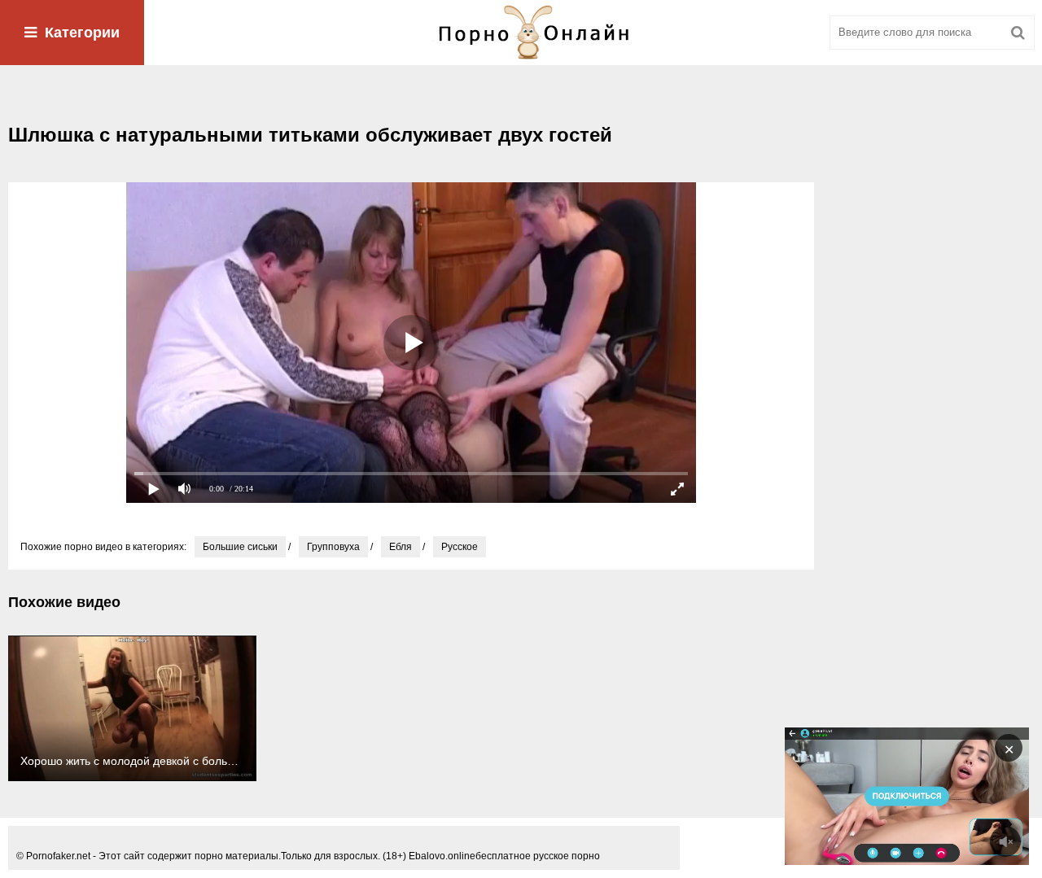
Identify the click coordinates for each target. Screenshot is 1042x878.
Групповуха (333, 547)
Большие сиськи (240, 547)
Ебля (400, 547)
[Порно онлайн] (521, 32)
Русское (459, 547)
